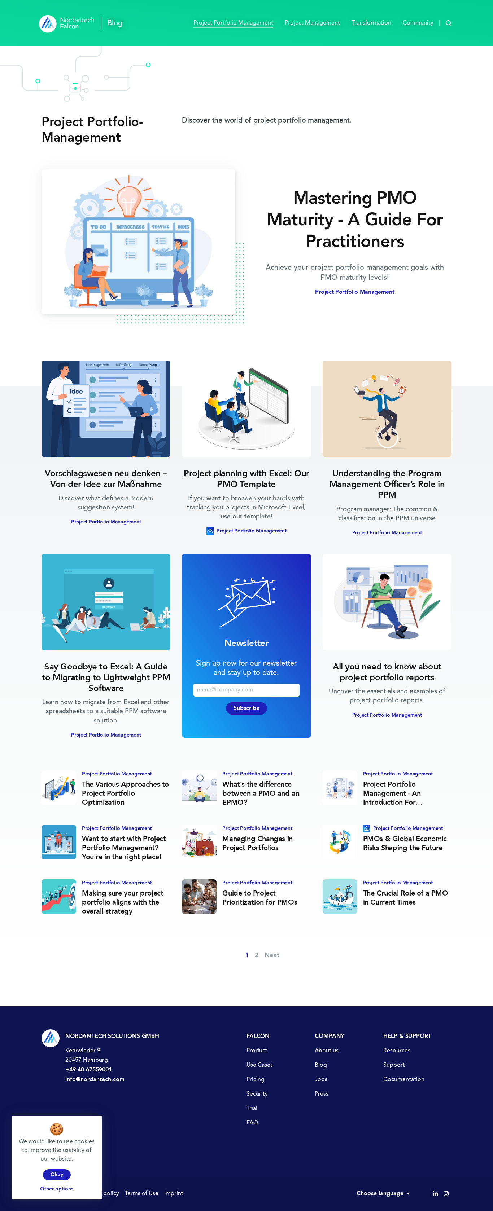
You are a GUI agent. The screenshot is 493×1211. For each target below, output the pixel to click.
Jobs (321, 1080)
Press (321, 1094)
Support (394, 1065)
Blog (321, 1065)
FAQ (252, 1123)
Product (257, 1051)
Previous (226, 955)
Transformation (371, 23)
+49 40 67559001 (88, 1070)
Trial (252, 1108)
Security (257, 1094)
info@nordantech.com (95, 1080)
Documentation (403, 1080)
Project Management (312, 23)
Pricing (256, 1080)
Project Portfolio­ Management (233, 23)
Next (272, 955)
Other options (56, 1189)
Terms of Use (141, 1194)
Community (418, 23)
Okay (57, 1174)
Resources (396, 1051)
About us (327, 1051)
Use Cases (260, 1065)
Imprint (173, 1194)
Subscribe (246, 708)
